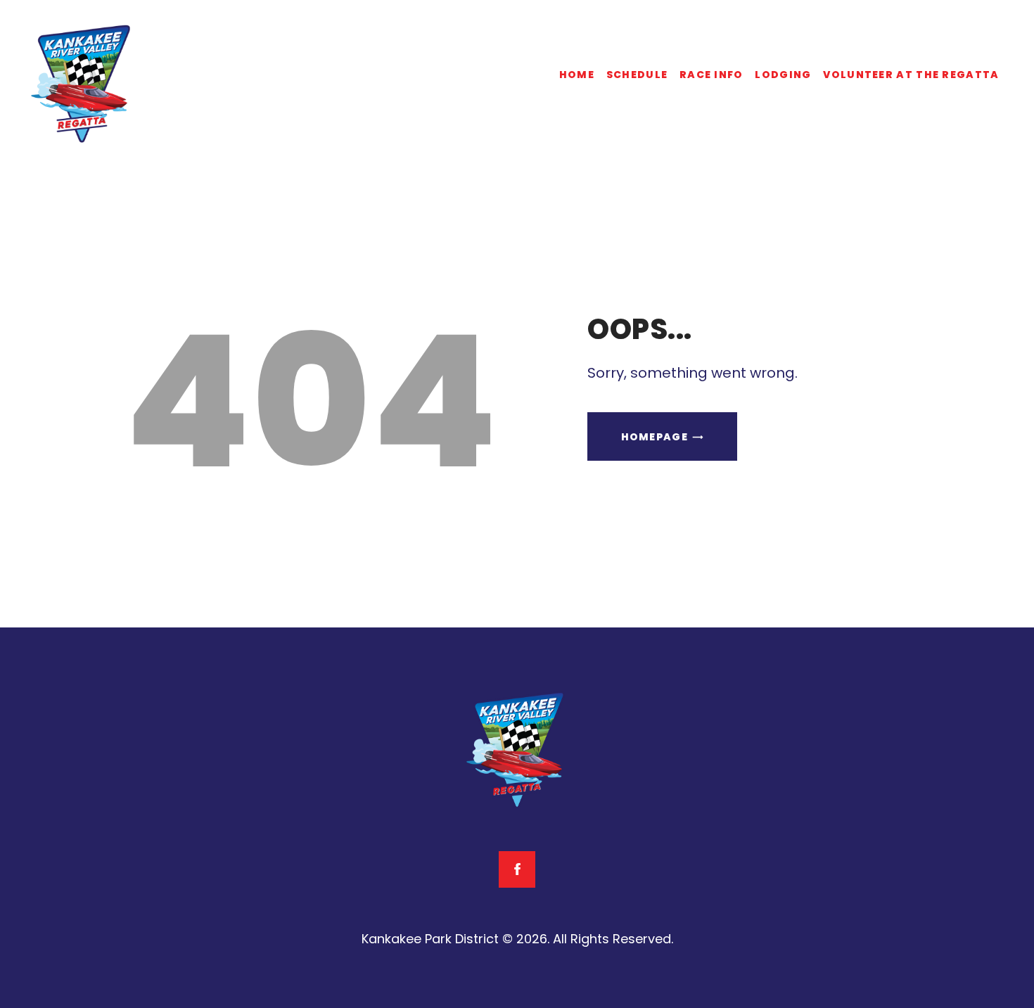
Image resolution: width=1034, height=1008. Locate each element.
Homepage (654, 437)
